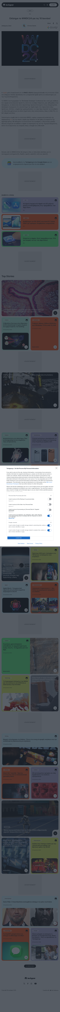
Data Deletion (21, 543)
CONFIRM (19, 538)
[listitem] (30, 495)
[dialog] (30, 506)
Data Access (30, 543)
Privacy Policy (38, 543)
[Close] (56, 468)
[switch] (49, 499)
